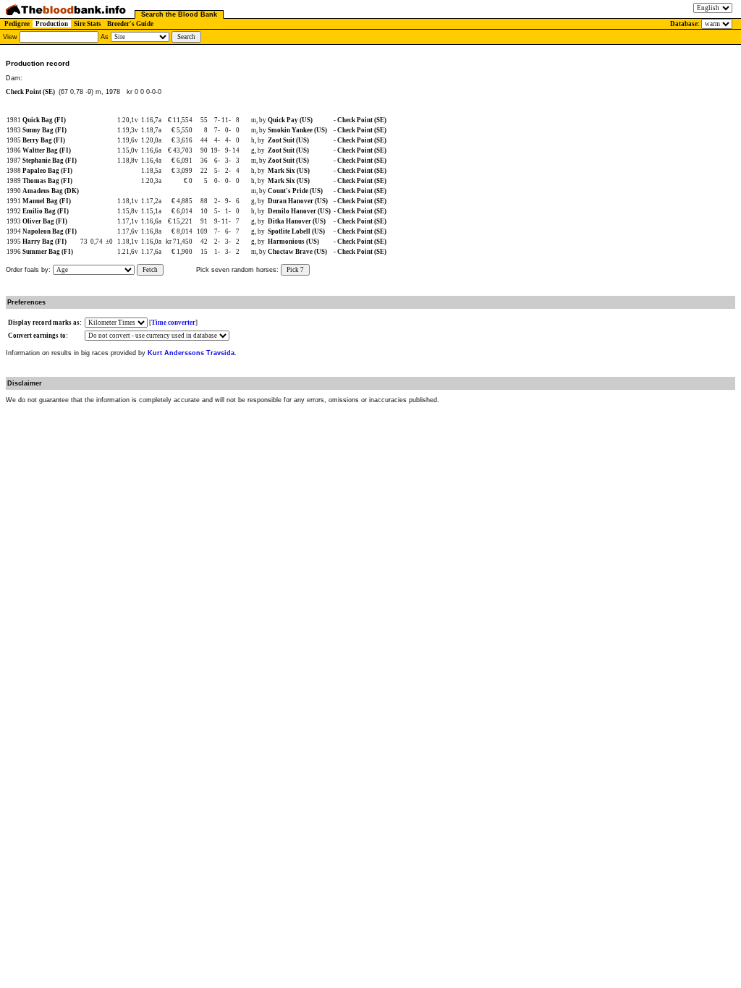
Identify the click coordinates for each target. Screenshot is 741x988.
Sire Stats (87, 23)
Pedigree (17, 23)
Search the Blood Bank (179, 14)
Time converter (173, 322)
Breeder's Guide (130, 23)
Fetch (150, 269)
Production (51, 23)
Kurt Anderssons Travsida (191, 353)
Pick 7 (295, 269)
